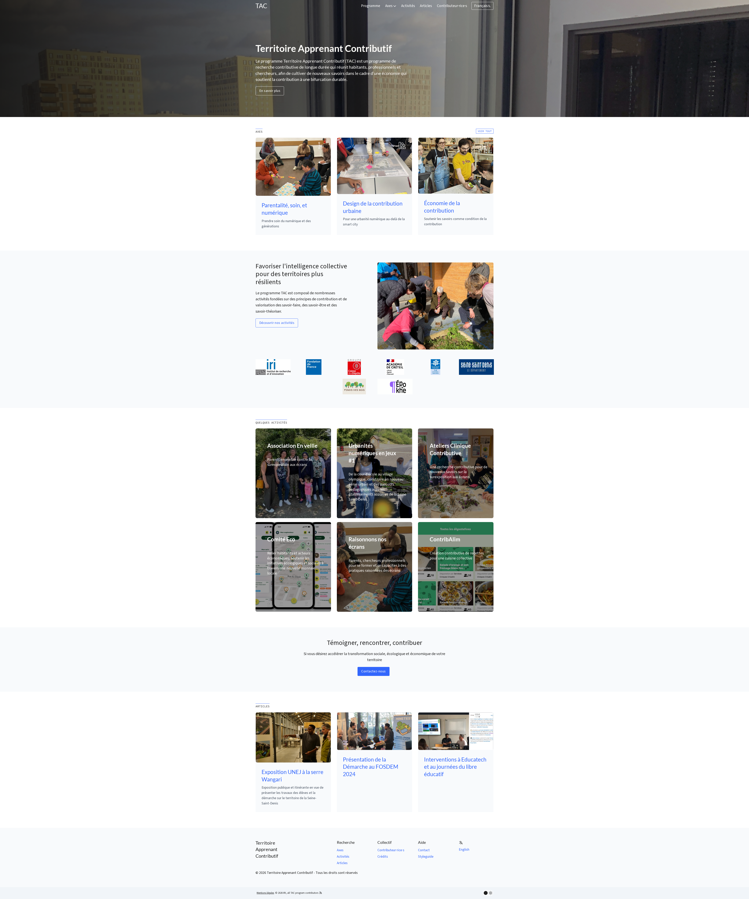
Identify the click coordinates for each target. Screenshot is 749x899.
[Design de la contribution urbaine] (374, 166)
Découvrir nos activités (276, 322)
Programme (370, 6)
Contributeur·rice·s (452, 6)
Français (481, 6)
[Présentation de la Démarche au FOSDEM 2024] (374, 731)
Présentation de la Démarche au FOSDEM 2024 (370, 767)
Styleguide (425, 856)
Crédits (382, 856)
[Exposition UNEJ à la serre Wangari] (293, 737)
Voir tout (485, 131)
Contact (424, 850)
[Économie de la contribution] (455, 166)
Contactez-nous (373, 671)
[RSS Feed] (320, 893)
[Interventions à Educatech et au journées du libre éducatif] (455, 731)
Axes (389, 6)
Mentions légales (265, 893)
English (464, 849)
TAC (261, 6)
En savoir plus (269, 90)
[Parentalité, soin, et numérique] (293, 167)
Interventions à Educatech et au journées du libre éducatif (455, 767)
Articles (426, 6)
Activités (408, 6)
